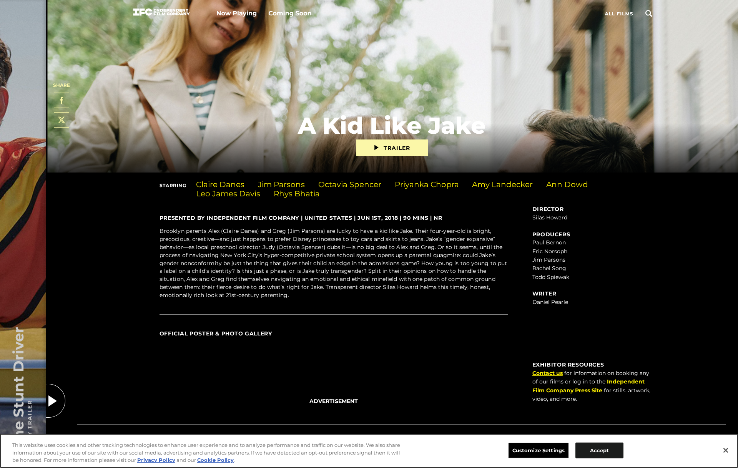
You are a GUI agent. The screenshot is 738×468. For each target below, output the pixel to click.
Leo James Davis (228, 193)
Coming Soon (289, 13)
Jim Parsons (281, 184)
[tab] (334, 342)
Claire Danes (220, 184)
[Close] (725, 450)
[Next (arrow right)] (500, 341)
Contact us (547, 373)
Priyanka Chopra (427, 184)
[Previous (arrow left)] (167, 341)
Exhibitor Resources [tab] (568, 364)
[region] (369, 451)
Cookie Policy (215, 460)
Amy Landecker (502, 184)
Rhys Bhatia (297, 193)
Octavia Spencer (349, 184)
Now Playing (236, 13)
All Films (619, 14)
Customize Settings (538, 450)
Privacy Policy (156, 460)
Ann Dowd (567, 184)
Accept (599, 450)
